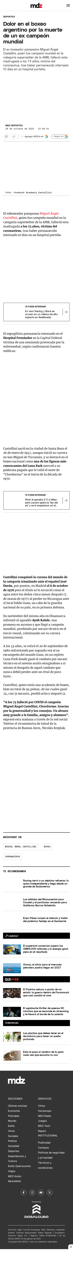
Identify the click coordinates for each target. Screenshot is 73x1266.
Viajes (11, 1171)
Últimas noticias (17, 1105)
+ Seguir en (57, 136)
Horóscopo (44, 1110)
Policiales (13, 1115)
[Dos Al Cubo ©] (36, 1217)
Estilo (11, 1125)
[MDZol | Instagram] (32, 1192)
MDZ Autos (14, 1176)
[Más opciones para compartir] (14, 136)
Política (12, 1140)
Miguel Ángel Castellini (20, 847)
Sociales (13, 1136)
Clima (41, 1105)
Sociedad (13, 1146)
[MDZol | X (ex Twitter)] (49, 1192)
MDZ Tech (44, 1125)
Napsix (42, 1131)
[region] (36, 96)
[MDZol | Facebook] (23, 1192)
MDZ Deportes (14, 126)
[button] (68, 5)
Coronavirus (12, 857)
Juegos (42, 1120)
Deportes (9, 17)
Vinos (11, 1131)
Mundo (12, 1120)
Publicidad (44, 1142)
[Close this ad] (70, 1246)
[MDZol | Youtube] (41, 1192)
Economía (14, 1110)
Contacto (43, 1147)
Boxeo (47, 847)
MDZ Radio (44, 1115)
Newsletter (14, 1181)
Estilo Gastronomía (19, 1166)
